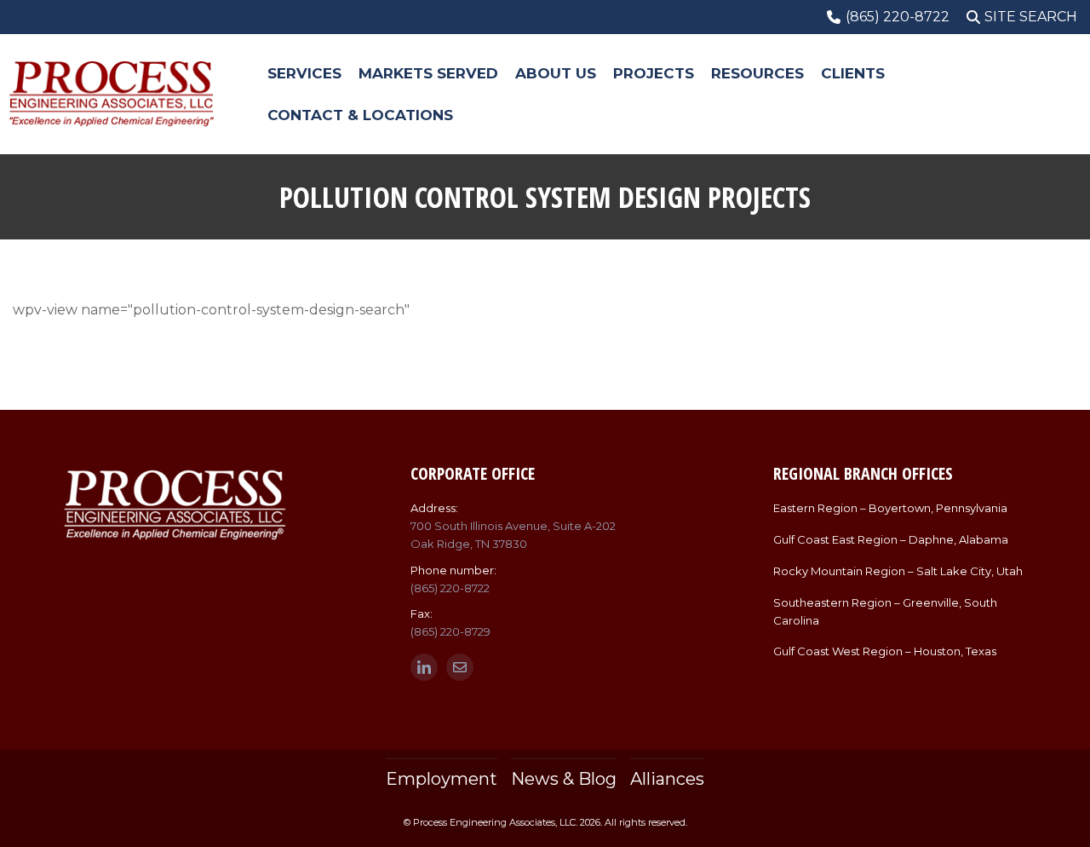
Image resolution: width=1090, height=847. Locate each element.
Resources (757, 73)
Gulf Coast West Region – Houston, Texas (884, 651)
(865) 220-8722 (450, 588)
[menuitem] (304, 73)
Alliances (667, 779)
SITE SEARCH (1030, 17)
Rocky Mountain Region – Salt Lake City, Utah (898, 571)
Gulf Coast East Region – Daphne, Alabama (890, 539)
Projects (653, 73)
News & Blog (564, 779)
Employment (441, 779)
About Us (555, 73)
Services (304, 73)
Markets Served (428, 73)
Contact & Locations (360, 115)
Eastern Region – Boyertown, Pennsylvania (890, 508)
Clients (853, 73)
